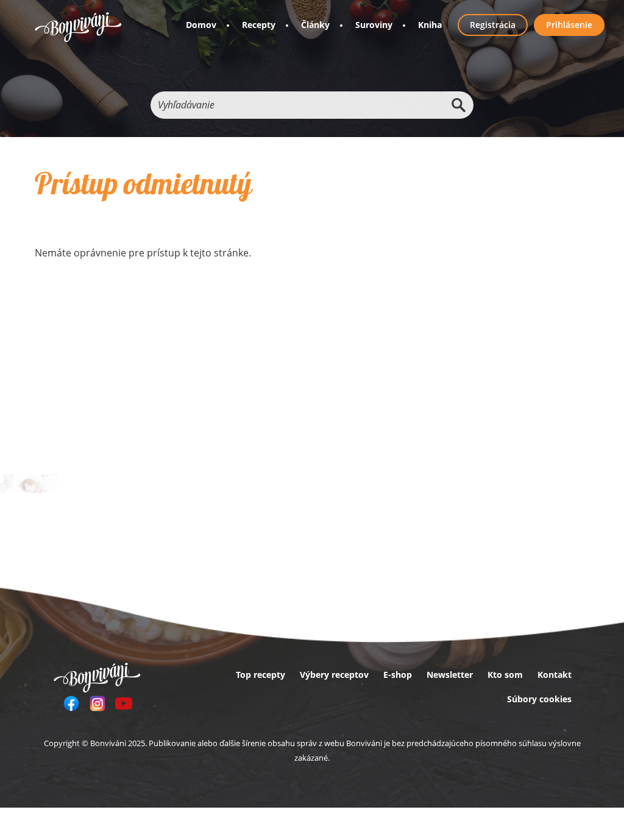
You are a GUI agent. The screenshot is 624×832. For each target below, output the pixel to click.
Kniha (430, 24)
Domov (201, 24)
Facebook (71, 703)
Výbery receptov (334, 674)
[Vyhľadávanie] (458, 105)
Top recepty (260, 674)
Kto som (505, 674)
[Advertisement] (224, 363)
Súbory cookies (539, 699)
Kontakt (554, 674)
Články (315, 24)
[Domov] (78, 27)
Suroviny (373, 24)
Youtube (123, 703)
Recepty (258, 24)
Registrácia (493, 24)
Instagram (97, 703)
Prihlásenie (569, 24)
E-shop (397, 674)
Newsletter (450, 674)
